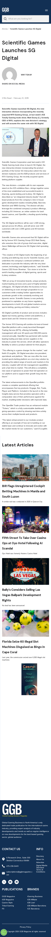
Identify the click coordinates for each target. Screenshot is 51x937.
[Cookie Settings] (4, 932)
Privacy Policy (25, 927)
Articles (5, 29)
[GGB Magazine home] (5, 10)
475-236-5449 (12, 866)
